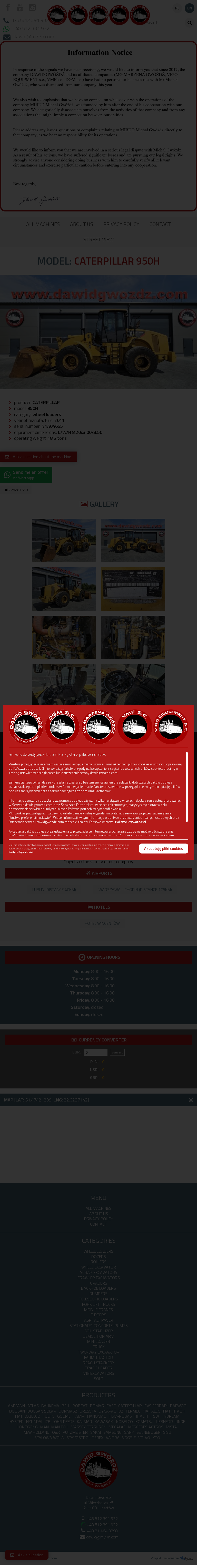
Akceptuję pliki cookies (163, 848)
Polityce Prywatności (130, 821)
